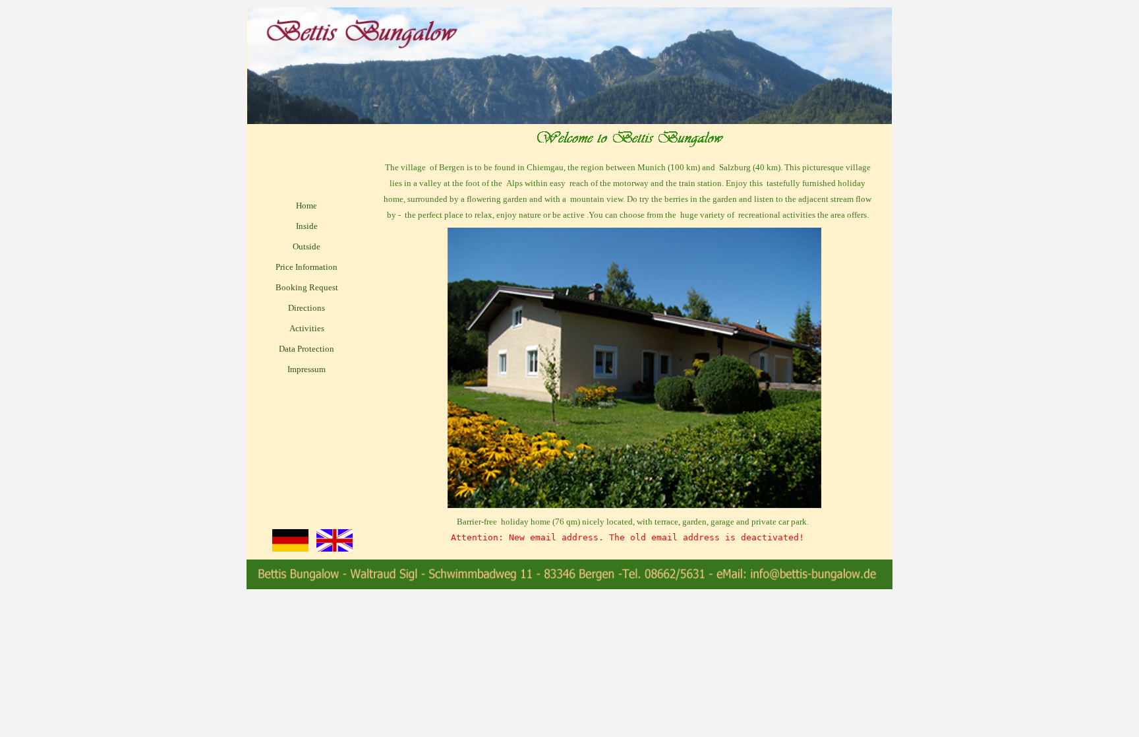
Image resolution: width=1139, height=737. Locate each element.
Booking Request (307, 287)
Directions (306, 308)
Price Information (306, 267)
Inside (307, 226)
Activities (306, 328)
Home (306, 205)
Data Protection (306, 349)
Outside (306, 246)
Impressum (306, 369)
